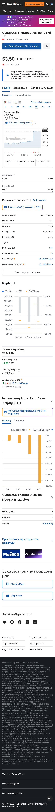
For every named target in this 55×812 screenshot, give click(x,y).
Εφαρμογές (8, 637)
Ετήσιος (6, 420)
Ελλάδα (41, 11)
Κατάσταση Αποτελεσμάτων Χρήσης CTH (24, 401)
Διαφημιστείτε (37, 643)
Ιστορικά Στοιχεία (23, 95)
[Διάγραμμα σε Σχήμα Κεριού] (5, 102)
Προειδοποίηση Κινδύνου (13, 793)
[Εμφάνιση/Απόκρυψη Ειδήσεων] (19, 102)
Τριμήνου (19, 420)
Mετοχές (7, 11)
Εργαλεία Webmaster (13, 649)
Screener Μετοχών (24, 11)
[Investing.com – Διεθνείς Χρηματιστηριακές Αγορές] (15, 4)
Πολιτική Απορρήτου (10, 784)
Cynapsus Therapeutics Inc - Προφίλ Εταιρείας (23, 497)
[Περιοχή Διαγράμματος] (9, 102)
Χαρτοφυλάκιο (10, 643)
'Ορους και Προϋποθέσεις (13, 774)
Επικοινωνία (36, 649)
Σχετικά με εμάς (38, 637)
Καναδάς (48, 523)
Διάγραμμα (20, 87)
